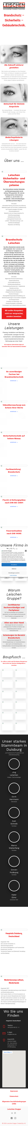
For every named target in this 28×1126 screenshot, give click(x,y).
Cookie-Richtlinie (13, 575)
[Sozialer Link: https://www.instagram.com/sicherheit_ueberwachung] (15, 1113)
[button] (26, 551)
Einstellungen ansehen (14, 572)
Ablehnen (14, 568)
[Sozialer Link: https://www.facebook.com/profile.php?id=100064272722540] (12, 1113)
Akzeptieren (14, 564)
